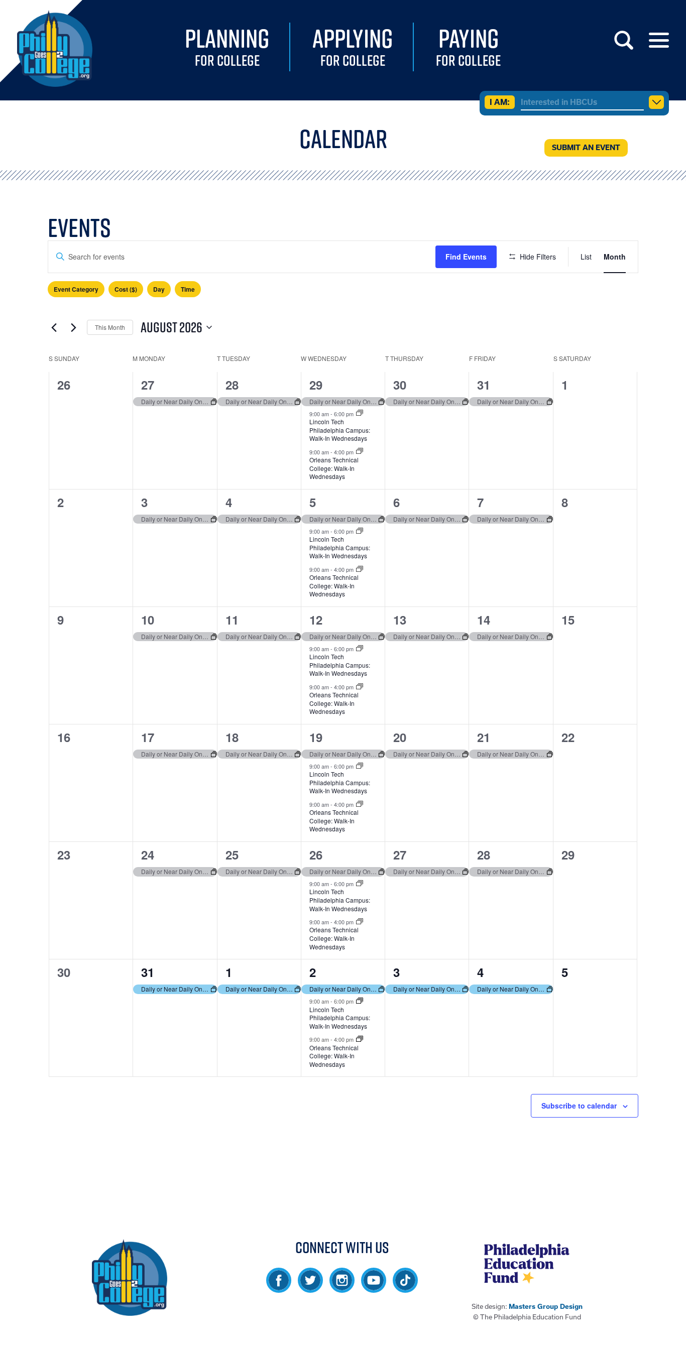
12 (315, 619)
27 (147, 384)
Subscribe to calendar (579, 1105)
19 (315, 737)
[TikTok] (405, 1288)
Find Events (466, 257)
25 (232, 854)
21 (483, 737)
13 (399, 619)
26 (315, 854)
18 (232, 737)
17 (147, 737)
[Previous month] (54, 327)
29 (315, 384)
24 (147, 854)
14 (483, 619)
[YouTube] (373, 1288)
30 (399, 384)
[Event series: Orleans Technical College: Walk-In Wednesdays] (359, 451)
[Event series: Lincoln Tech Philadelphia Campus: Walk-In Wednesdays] (359, 413)
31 (483, 384)
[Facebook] (278, 1288)
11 (232, 619)
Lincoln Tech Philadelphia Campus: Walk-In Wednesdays (339, 429)
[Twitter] (310, 1288)
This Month (110, 327)
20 (399, 737)
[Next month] (73, 327)
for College (227, 47)
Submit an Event (586, 148)
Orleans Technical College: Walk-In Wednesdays (334, 467)
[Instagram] (342, 1288)
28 (232, 384)
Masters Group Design (546, 1306)
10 (147, 619)
